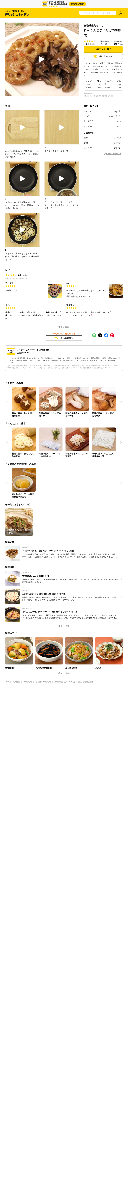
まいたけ (88, 116)
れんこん (88, 111)
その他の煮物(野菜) (43, 682)
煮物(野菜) (28, 682)
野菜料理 (16, 682)
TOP (7, 682)
